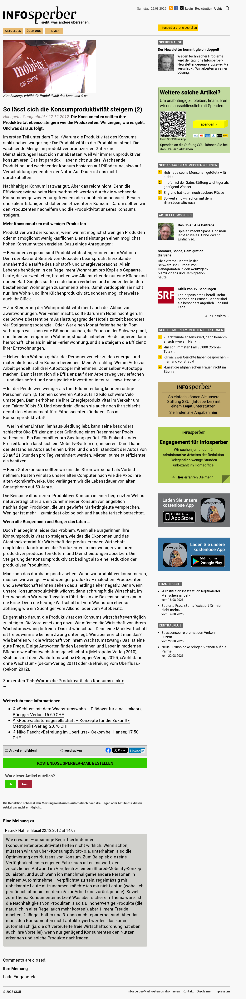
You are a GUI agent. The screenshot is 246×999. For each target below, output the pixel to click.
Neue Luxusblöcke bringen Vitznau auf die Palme (193, 649)
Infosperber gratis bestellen (178, 27)
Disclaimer (204, 991)
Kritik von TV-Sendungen (197, 289)
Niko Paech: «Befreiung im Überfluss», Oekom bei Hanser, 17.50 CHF (75, 734)
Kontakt (188, 991)
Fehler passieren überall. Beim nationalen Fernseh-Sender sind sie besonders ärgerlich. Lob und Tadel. (203, 301)
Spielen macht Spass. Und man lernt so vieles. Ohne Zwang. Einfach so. (202, 235)
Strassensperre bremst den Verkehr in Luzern (190, 634)
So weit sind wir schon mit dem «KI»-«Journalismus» (188, 200)
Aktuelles (13, 31)
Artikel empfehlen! (23, 750)
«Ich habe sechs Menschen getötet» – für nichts (195, 174)
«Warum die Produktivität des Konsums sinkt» (79, 680)
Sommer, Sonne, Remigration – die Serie (182, 253)
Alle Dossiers (215, 316)
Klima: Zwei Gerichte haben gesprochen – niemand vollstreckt (196, 359)
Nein (25, 784)
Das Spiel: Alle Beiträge (196, 225)
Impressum (222, 991)
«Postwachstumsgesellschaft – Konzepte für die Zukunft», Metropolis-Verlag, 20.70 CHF (71, 723)
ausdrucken (73, 750)
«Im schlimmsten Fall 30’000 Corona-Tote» (192, 349)
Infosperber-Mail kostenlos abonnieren (153, 991)
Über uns (34, 31)
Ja (10, 784)
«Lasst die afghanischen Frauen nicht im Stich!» (195, 369)
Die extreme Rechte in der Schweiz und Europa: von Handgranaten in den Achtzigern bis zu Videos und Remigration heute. (183, 269)
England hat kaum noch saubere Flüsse (194, 192)
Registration (203, 8)
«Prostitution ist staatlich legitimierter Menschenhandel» (190, 593)
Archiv (218, 8)
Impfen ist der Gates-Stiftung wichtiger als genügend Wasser (196, 184)
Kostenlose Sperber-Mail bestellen (75, 763)
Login (189, 8)
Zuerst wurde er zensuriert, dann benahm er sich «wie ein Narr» (195, 339)
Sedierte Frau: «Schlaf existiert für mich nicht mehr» (192, 607)
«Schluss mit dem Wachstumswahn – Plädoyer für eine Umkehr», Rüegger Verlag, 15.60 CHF (77, 711)
